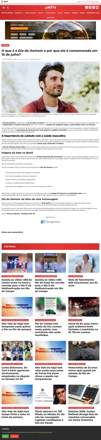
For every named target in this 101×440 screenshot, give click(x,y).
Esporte (67, 13)
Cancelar (14, 436)
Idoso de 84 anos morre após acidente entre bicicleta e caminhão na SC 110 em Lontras (83, 328)
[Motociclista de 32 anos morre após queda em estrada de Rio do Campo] (83, 361)
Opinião (75, 13)
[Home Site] (50, 8)
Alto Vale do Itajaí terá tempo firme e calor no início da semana (16, 414)
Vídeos (82, 13)
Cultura (5, 45)
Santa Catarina (30, 13)
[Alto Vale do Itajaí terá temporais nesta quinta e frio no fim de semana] (17, 317)
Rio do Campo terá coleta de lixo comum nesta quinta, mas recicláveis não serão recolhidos (48, 329)
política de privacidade (44, 432)
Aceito (5, 436)
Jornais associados (92, 2)
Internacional (51, 13)
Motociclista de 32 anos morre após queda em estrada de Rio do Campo (82, 372)
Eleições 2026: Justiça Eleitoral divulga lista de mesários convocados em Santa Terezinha (83, 415)
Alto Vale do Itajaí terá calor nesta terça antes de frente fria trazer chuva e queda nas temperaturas (49, 373)
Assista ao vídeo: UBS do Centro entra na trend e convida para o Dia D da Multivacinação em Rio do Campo (17, 285)
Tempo (60, 13)
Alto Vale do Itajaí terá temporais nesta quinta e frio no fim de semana (16, 326)
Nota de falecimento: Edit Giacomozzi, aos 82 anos (83, 282)
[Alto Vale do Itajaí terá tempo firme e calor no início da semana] (17, 405)
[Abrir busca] (7, 8)
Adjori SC (80, 2)
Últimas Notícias (7, 13)
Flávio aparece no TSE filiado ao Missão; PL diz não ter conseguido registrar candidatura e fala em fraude (50, 417)
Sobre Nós (50, 17)
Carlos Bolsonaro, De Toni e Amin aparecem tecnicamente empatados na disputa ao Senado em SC (16, 373)
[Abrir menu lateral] (3, 7)
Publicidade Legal (93, 13)
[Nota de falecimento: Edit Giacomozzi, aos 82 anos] (83, 273)
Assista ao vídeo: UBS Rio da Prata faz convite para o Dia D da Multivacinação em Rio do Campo (49, 285)
